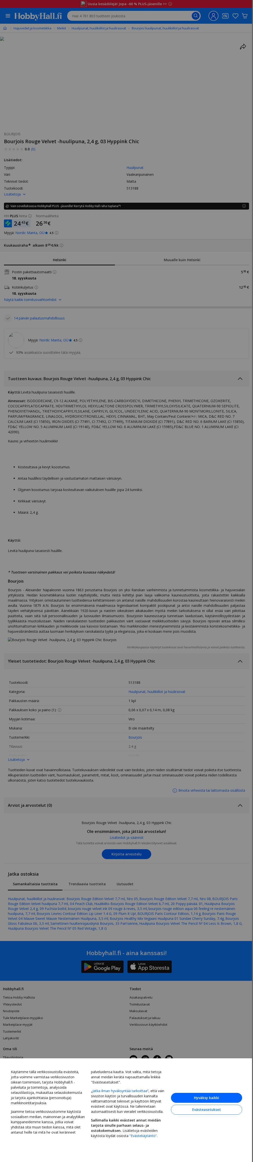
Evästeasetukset (203, 1108)
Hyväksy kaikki (202, 1097)
